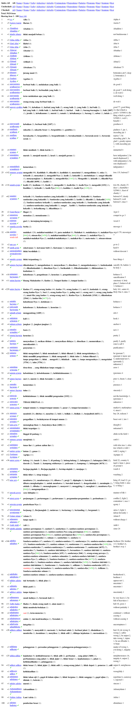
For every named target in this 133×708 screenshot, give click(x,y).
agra (13, 424)
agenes (16, 259)
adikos (15, 665)
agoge (15, 492)
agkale (15, 312)
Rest (112, 3)
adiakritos (14, 608)
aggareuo (14, 216)
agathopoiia (14, 97)
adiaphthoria (15, 625)
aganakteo (14, 156)
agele (14, 247)
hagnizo (13, 342)
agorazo (13, 414)
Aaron (15, 22)
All (13, 6)
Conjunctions (60, 3)
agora (14, 407)
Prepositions (72, 3)
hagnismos (14, 348)
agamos (13, 150)
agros (14, 460)
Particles (82, 3)
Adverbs (50, 3)
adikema (13, 648)
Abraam (13, 68)
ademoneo (14, 598)
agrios (15, 451)
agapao (16, 172)
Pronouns (91, 3)
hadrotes (13, 704)
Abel (14, 43)
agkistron (13, 319)
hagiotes (13, 302)
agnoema (13, 368)
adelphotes (14, 575)
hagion (15, 280)
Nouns (26, 3)
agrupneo (14, 470)
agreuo (16, 439)
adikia (15, 655)
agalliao (13, 136)
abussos (13, 73)
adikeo (16, 630)
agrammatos (15, 429)
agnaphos (14, 330)
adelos (15, 580)
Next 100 (23, 16)
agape (15, 184)
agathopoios (15, 102)
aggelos (13, 233)
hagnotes (13, 385)
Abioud (13, 62)
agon (14, 498)
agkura (16, 324)
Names (19, 3)
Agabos (13, 79)
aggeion (13, 222)
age (13, 244)
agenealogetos (16, 252)
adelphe (16, 528)
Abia (14, 47)
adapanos (14, 520)
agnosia (13, 397)
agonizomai (15, 511)
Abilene (13, 57)
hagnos (15, 378)
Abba (14, 39)
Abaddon (14, 29)
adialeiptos (14, 613)
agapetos (13, 197)
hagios (15, 289)
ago (13, 480)
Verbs (32, 3)
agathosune (14, 125)
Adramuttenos (16, 690)
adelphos (13, 542)
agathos (16, 107)
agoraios (13, 420)
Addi (14, 525)
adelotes (13, 587)
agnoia (15, 373)
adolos (15, 683)
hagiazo (16, 265)
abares (15, 34)
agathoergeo (15, 85)
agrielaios (14, 446)
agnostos (14, 403)
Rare (98, 3)
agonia (16, 504)
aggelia (16, 226)
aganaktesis (15, 167)
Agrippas (14, 455)
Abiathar (13, 51)
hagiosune (14, 308)
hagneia (16, 335)
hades (15, 603)
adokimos (14, 678)
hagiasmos (14, 275)
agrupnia (13, 475)
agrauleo (13, 434)
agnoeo (13, 354)
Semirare (105, 3)
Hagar (15, 211)
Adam (15, 516)
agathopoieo (15, 91)
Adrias (16, 697)
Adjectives (41, 3)
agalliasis (14, 130)
